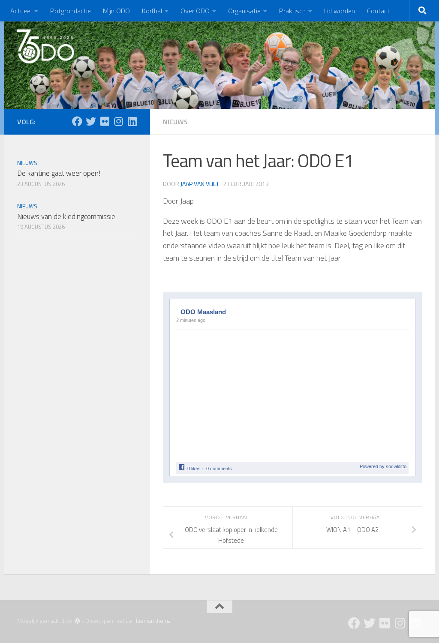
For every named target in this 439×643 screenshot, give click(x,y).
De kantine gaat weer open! (58, 173)
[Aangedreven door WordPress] (77, 621)
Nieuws (175, 122)
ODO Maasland (203, 311)
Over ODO (195, 11)
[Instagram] (118, 121)
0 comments (219, 468)
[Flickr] (104, 121)
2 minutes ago (190, 320)
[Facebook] (77, 121)
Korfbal (152, 11)
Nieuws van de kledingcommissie (66, 216)
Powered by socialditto (383, 466)
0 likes (194, 468)
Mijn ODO (116, 11)
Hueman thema (152, 620)
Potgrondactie (70, 11)
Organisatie (244, 11)
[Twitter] (91, 121)
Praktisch (292, 11)
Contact (378, 11)
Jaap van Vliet (199, 183)
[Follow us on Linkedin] (132, 121)
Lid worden (339, 11)
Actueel (21, 11)
